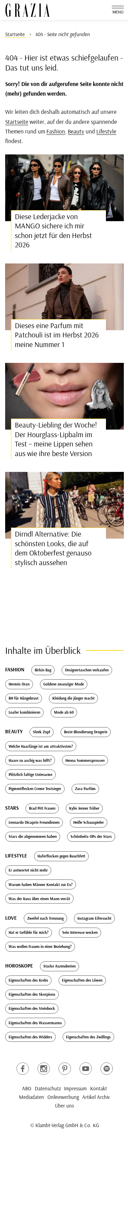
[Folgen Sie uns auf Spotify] (106, 1068)
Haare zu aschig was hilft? (30, 760)
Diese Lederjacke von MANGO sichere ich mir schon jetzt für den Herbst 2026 (53, 231)
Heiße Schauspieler (88, 822)
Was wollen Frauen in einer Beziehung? (40, 946)
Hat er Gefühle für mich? (29, 932)
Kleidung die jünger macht (73, 698)
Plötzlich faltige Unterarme (30, 774)
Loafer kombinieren (24, 712)
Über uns (64, 1105)
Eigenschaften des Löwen (82, 980)
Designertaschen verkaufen (87, 670)
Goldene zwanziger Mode (63, 684)
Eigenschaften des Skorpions (32, 994)
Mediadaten (31, 1097)
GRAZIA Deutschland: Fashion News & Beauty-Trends (27, 10)
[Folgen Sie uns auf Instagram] (43, 1068)
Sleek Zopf (41, 732)
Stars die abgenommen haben (33, 836)
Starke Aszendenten (59, 966)
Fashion (55, 131)
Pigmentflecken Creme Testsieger (35, 788)
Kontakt (98, 1088)
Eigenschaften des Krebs (28, 980)
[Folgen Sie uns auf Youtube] (85, 1068)
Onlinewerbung (63, 1097)
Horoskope (19, 965)
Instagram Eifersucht (94, 918)
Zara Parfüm (85, 788)
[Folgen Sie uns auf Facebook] (23, 1068)
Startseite (16, 121)
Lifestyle (106, 131)
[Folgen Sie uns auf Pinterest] (64, 1068)
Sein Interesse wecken (80, 932)
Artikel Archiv (96, 1097)
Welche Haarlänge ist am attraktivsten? (41, 746)
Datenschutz (48, 1088)
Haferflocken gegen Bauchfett (61, 856)
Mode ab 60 (64, 712)
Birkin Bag (43, 670)
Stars (12, 807)
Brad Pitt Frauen (42, 808)
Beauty (76, 131)
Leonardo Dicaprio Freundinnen (34, 822)
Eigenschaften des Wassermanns (35, 1022)
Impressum (75, 1088)
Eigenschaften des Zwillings (88, 1037)
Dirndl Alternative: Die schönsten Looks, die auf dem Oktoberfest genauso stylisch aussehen (53, 548)
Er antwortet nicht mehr (28, 870)
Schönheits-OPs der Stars (91, 836)
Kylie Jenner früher (84, 808)
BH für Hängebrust (24, 698)
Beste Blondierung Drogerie (85, 732)
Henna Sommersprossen (85, 760)
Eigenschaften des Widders (30, 1037)
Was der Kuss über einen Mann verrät (39, 898)
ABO (26, 1088)
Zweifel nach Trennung (45, 918)
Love (11, 918)
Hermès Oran (19, 684)
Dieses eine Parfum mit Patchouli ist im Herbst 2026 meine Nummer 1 (57, 335)
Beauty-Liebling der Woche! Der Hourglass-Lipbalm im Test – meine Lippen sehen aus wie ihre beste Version (56, 439)
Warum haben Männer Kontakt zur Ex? (41, 884)
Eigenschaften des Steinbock (32, 1008)
